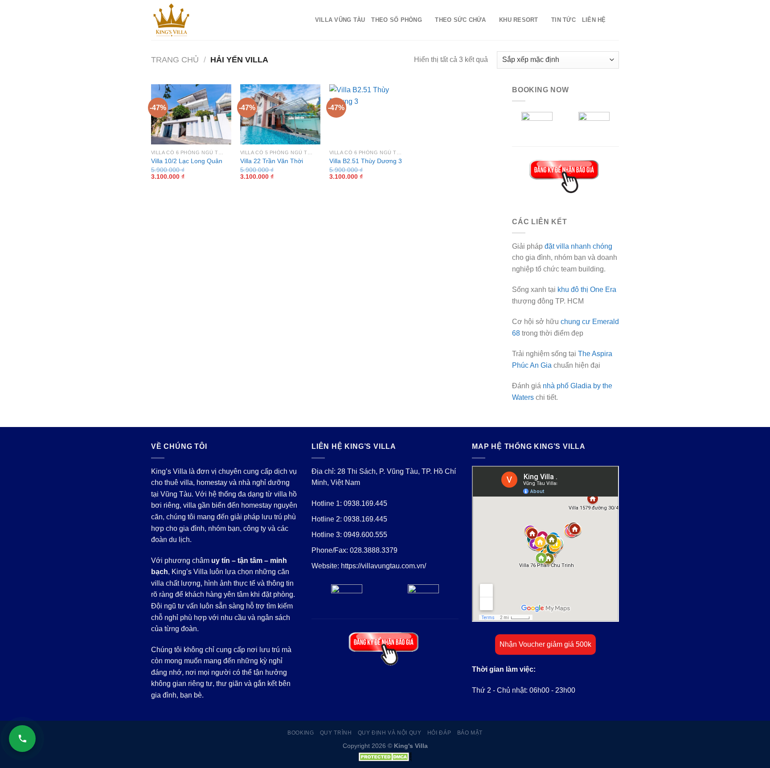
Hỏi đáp (439, 733)
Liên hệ (594, 19)
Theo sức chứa (460, 19)
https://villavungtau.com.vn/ (383, 566)
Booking (300, 733)
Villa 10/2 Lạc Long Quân (186, 160)
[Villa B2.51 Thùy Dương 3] (369, 114)
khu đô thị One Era (586, 289)
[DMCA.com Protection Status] (385, 756)
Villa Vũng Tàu (340, 19)
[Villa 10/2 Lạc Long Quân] (191, 114)
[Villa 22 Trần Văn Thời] (280, 114)
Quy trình (336, 733)
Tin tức (563, 19)
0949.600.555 (365, 534)
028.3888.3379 (373, 550)
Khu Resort (518, 19)
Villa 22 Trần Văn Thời (271, 160)
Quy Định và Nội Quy (390, 733)
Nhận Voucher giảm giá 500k (545, 644)
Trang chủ (175, 59)
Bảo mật (470, 733)
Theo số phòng (396, 19)
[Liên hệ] (22, 738)
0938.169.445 (365, 503)
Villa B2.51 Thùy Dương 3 (365, 160)
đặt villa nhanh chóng (578, 246)
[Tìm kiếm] (615, 20)
